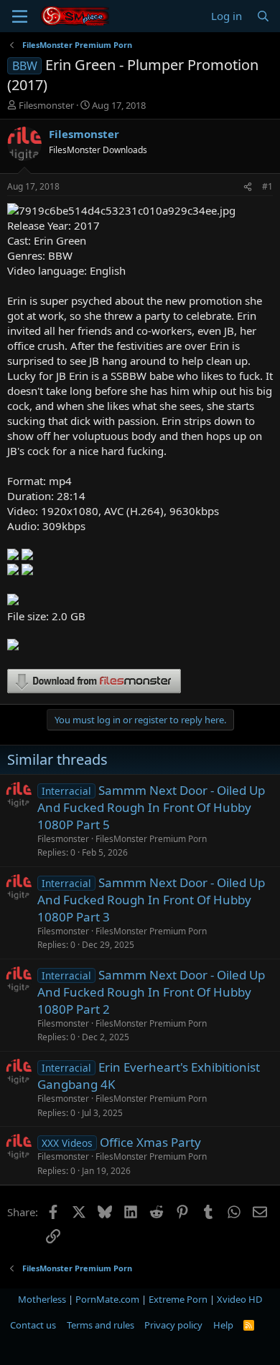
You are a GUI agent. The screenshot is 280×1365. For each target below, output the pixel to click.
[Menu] (20, 16)
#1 (267, 186)
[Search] (263, 16)
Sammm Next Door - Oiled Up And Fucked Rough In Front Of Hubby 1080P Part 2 (151, 992)
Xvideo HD (239, 1299)
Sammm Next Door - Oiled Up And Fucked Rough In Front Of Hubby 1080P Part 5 (151, 807)
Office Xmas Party (150, 1142)
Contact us (33, 1324)
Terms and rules (100, 1324)
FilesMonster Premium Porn (151, 839)
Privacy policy (173, 1324)
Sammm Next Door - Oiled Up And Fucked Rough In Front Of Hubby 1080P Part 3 (151, 899)
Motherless (42, 1299)
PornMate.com (107, 1299)
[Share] (247, 187)
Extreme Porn (178, 1299)
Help (223, 1324)
